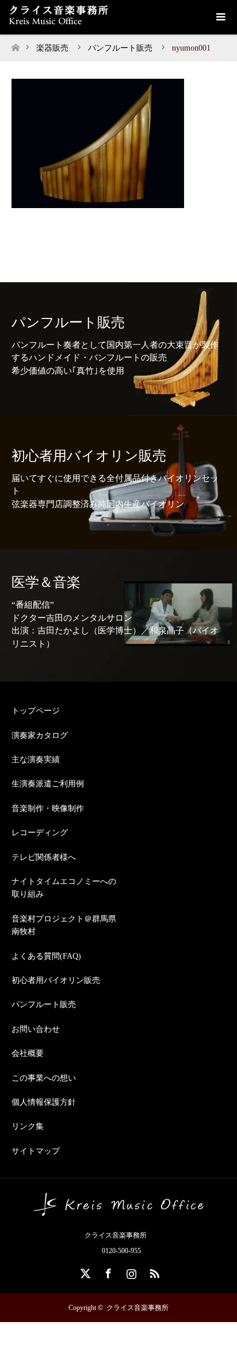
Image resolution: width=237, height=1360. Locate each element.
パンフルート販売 (44, 1004)
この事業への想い (44, 1078)
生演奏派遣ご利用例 (48, 783)
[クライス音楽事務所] (118, 1211)
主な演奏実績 (36, 759)
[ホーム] (15, 44)
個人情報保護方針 (44, 1102)
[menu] (219, 17)
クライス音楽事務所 (137, 1308)
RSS (153, 1271)
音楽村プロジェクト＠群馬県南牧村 (64, 925)
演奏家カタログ (40, 735)
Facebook (107, 1271)
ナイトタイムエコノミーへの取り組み (64, 887)
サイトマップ (36, 1151)
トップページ (36, 710)
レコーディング (40, 832)
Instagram (130, 1271)
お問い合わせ (36, 1029)
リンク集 (28, 1126)
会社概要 (28, 1053)
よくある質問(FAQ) (46, 956)
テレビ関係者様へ (44, 857)
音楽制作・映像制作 (48, 808)
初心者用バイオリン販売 (56, 980)
